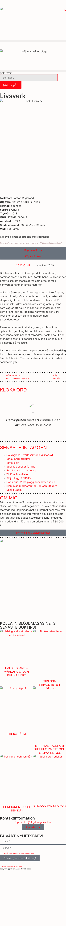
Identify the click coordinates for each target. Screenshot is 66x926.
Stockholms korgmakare (21, 470)
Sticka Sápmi (14, 489)
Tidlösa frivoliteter (17, 474)
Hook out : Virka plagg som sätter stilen (30, 482)
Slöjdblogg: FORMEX (18, 478)
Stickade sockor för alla (20, 466)
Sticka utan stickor (49, 805)
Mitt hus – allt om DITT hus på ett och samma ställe (49, 749)
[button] (33, 41)
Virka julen (12, 462)
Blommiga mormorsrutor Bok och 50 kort (31, 485)
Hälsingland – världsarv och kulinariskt (29, 455)
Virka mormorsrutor (18, 458)
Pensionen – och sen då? (16, 808)
